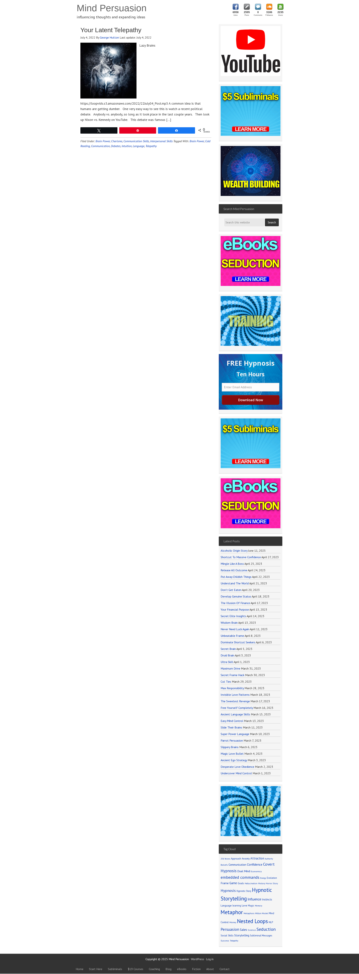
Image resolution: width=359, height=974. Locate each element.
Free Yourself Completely (237, 708)
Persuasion (230, 929)
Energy (263, 878)
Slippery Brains (230, 747)
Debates (115, 146)
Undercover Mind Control (236, 773)
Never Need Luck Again (235, 629)
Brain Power (103, 141)
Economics (256, 871)
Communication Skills (136, 141)
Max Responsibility (232, 688)
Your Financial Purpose (235, 609)
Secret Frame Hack (232, 675)
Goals (241, 883)
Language (138, 146)
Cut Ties (226, 681)
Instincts (267, 899)
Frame (225, 883)
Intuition (127, 146)
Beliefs (224, 864)
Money (232, 922)
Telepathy (151, 146)
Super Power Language (235, 734)
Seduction (266, 929)
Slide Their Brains (231, 727)
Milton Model (261, 913)
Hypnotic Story (244, 890)
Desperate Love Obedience (237, 767)
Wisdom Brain (229, 622)
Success (225, 940)
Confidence (254, 864)
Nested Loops (252, 921)
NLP (271, 922)
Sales (243, 930)
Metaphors (249, 913)
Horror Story (272, 883)
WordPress (197, 959)
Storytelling (241, 935)
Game (233, 883)
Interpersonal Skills (161, 141)
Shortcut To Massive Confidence (241, 557)
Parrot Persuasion (232, 740)
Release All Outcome (234, 570)
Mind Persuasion (112, 8)
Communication (100, 146)
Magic (251, 905)
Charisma (116, 141)
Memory (258, 905)
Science (252, 930)
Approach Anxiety (240, 858)
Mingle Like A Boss (232, 564)
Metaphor (232, 912)
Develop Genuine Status (236, 596)
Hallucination (251, 883)
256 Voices (225, 858)
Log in (210, 959)
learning (236, 905)
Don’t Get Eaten (231, 590)
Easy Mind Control (232, 721)
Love (244, 905)
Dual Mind (243, 871)
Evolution (272, 878)
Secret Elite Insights (233, 616)
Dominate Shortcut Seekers (238, 642)
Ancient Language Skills (235, 714)
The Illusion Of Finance (235, 603)
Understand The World (235, 583)
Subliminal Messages (261, 935)
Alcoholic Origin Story (234, 550)
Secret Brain (228, 649)
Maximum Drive (230, 668)
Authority (269, 858)
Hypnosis (228, 890)
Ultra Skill (227, 662)
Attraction (257, 858)
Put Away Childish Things (236, 577)
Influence (254, 899)
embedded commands (240, 877)
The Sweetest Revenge (235, 701)
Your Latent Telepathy (110, 29)
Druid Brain (227, 655)
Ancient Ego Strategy (234, 760)
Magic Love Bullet (232, 753)
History (261, 883)
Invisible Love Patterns (235, 694)
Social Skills (227, 935)
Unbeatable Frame (232, 636)
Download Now (250, 400)
